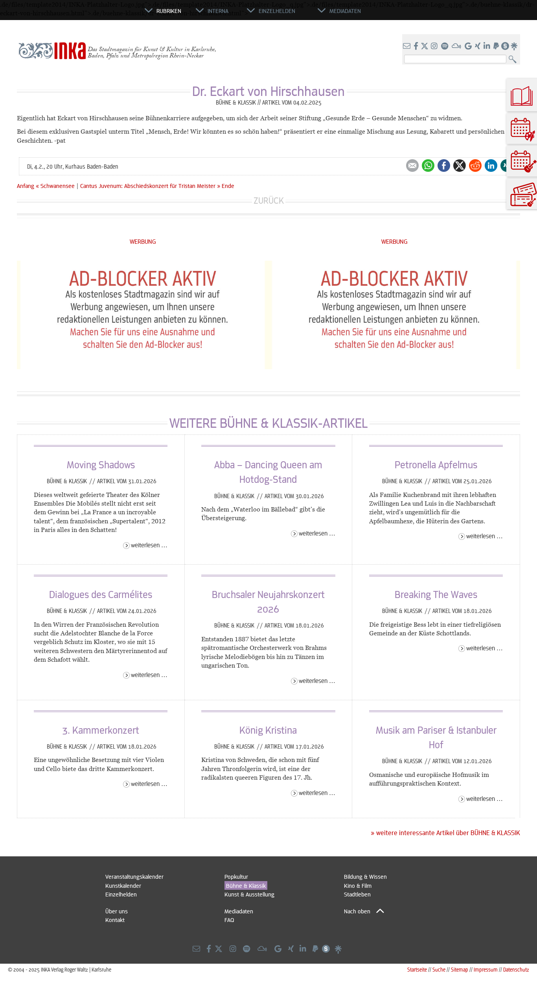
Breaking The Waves (436, 594)
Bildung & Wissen (365, 876)
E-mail (412, 165)
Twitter (459, 165)
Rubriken (168, 10)
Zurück (269, 200)
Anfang (25, 185)
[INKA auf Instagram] (435, 46)
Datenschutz (516, 969)
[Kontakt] (407, 46)
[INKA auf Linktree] (515, 46)
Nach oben (357, 911)
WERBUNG (143, 241)
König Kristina (268, 730)
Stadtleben (357, 894)
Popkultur (236, 876)
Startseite (417, 969)
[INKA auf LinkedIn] (488, 46)
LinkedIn (491, 165)
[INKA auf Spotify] (445, 46)
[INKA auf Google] (469, 46)
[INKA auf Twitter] (424, 46)
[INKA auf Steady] (505, 46)
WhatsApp (428, 165)
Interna (218, 10)
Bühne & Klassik (67, 480)
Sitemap (459, 969)
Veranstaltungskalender (134, 876)
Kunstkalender (123, 885)
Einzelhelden (121, 894)
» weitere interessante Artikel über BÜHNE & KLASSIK (445, 833)
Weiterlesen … (149, 544)
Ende (228, 185)
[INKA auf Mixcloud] (457, 46)
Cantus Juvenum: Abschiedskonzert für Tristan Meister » (150, 185)
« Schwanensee (56, 185)
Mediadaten (238, 911)
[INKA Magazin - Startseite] (109, 14)
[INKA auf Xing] (478, 46)
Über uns (116, 911)
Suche (438, 969)
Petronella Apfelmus (436, 464)
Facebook (444, 165)
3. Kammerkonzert (100, 730)
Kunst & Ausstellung (249, 894)
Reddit (475, 165)
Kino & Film (357, 885)
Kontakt (115, 919)
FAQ (229, 919)
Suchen (514, 59)
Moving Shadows (101, 464)
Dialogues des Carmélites (100, 594)
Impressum (486, 969)
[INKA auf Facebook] (417, 46)
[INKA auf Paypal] (496, 46)
